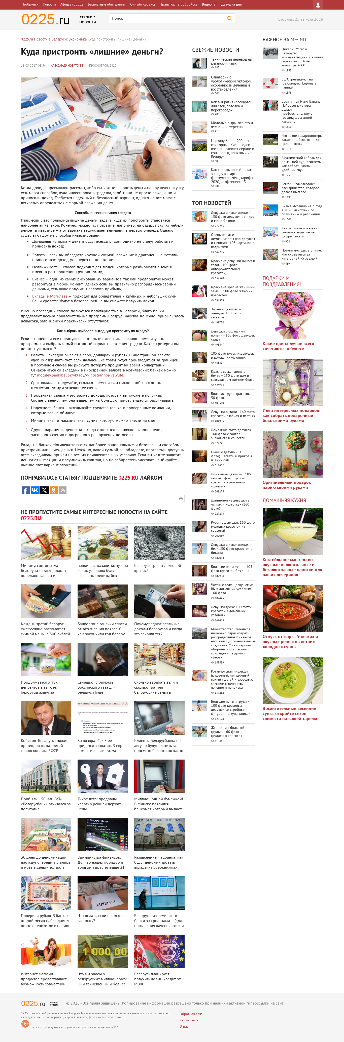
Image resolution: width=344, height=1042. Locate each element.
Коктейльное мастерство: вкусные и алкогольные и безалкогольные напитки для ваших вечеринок (292, 567)
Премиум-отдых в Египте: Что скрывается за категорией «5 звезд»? (302, 254)
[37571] (293, 608)
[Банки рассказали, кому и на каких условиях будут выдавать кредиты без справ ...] (103, 543)
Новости (49, 5)
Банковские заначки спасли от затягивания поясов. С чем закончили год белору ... (102, 632)
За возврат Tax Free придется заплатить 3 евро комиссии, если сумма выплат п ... (101, 748)
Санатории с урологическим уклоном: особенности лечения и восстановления (231, 83)
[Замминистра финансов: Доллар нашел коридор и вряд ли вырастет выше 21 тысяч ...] (103, 834)
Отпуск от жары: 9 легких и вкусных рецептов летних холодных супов (290, 642)
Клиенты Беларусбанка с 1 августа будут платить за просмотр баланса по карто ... (158, 748)
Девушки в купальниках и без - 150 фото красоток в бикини (231, 549)
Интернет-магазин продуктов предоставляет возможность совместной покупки (43, 982)
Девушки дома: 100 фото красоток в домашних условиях (231, 611)
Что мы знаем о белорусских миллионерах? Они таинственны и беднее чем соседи (102, 982)
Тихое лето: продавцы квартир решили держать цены (100, 804)
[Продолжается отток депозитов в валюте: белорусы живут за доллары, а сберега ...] (46, 659)
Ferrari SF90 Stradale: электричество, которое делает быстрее (300, 188)
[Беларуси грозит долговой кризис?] (159, 543)
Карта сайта (189, 1020)
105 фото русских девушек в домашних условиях (232, 356)
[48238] (293, 382)
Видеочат (209, 5)
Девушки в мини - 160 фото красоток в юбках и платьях (233, 414)
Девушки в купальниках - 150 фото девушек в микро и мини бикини (232, 217)
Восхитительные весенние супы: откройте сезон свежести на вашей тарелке (290, 714)
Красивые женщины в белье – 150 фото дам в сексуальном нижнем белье (232, 376)
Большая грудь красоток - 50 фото (231, 396)
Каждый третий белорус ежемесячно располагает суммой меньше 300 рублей (45, 629)
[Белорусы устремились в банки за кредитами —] (159, 893)
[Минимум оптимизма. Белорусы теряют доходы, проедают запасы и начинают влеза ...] (46, 543)
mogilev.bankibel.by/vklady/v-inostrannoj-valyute (80, 375)
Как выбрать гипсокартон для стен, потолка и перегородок (231, 106)
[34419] (293, 454)
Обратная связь (192, 1014)
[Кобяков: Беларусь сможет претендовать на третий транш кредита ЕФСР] (46, 718)
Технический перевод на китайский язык (231, 61)
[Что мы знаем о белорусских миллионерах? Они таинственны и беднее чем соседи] (103, 951)
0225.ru (26, 1014)
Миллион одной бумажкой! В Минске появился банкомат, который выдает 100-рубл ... (158, 807)
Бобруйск (30, 5)
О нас (184, 1027)
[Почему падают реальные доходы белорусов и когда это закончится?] (159, 601)
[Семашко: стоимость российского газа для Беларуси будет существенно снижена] (103, 659)
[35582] (293, 315)
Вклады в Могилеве (49, 296)
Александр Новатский (67, 66)
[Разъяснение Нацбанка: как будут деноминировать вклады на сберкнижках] (159, 834)
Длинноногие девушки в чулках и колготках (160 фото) (230, 504)
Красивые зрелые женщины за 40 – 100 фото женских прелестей (233, 291)
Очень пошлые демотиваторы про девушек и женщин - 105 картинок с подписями (233, 241)
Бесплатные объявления (107, 5)
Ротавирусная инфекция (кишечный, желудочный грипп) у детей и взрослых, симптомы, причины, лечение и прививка (232, 680)
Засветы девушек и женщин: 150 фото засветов (226, 313)
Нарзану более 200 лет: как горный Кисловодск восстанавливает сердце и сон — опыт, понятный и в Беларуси (232, 149)
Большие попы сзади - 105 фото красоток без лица (231, 569)
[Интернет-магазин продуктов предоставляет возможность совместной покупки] (46, 951)
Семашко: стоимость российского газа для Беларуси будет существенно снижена (97, 690)
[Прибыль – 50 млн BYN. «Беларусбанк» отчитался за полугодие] (46, 776)
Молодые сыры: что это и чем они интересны (232, 125)
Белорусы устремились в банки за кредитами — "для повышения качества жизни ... (159, 923)
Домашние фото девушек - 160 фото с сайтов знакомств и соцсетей (232, 434)
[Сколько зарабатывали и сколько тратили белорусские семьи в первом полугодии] (159, 659)
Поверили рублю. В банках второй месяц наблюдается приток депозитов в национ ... (46, 923)
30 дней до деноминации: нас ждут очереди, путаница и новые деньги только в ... (46, 862)
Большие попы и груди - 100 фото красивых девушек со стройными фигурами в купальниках (230, 708)
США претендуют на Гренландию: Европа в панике (299, 83)
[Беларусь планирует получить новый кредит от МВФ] (159, 951)
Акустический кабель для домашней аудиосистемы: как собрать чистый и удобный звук (302, 164)
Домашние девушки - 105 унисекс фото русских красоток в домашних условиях (231, 480)
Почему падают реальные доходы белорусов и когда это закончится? (158, 629)
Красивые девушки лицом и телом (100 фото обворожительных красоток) (233, 267)
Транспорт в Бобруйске (179, 5)
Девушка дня (231, 5)
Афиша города (71, 5)
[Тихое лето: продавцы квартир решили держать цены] (103, 776)
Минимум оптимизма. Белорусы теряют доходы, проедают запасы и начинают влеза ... (44, 573)
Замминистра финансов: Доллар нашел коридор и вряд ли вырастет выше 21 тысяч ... (101, 865)
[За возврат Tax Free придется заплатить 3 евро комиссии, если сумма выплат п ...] (103, 718)
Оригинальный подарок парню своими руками (287, 485)
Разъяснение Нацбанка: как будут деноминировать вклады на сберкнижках (158, 862)
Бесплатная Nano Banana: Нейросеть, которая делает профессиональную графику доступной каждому (301, 112)
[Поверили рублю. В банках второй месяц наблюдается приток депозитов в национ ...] (46, 893)
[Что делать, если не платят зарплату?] (103, 893)
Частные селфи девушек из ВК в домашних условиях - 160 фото (232, 589)
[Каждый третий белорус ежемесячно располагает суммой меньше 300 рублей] (46, 601)
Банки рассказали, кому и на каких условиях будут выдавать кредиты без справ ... (103, 573)
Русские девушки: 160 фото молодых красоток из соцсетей (233, 527)
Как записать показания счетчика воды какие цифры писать (300, 232)
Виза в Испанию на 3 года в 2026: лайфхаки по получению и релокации (302, 210)
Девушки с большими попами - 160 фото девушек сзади (233, 335)
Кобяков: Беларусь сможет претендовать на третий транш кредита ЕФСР (44, 746)
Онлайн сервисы (143, 5)
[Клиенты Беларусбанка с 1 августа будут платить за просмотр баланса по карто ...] (159, 718)
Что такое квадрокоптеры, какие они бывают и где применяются (302, 140)
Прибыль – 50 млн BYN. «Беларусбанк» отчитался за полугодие (46, 804)
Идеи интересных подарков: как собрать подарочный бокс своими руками (291, 416)
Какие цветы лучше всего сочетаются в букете (288, 346)
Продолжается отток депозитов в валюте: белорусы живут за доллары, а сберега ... (40, 690)
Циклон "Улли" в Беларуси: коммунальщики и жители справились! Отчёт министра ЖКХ (302, 57)
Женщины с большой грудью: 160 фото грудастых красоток (227, 732)
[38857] (293, 531)
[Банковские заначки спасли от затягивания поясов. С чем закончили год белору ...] (103, 601)
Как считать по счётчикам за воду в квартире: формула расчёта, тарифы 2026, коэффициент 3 (232, 176)
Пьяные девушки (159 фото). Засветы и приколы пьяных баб (231, 456)
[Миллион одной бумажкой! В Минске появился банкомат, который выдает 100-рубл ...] (159, 776)
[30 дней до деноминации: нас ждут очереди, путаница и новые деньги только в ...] (46, 834)
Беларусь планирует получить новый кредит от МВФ (157, 979)
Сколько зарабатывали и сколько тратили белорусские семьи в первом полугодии (156, 690)
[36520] (293, 680)
